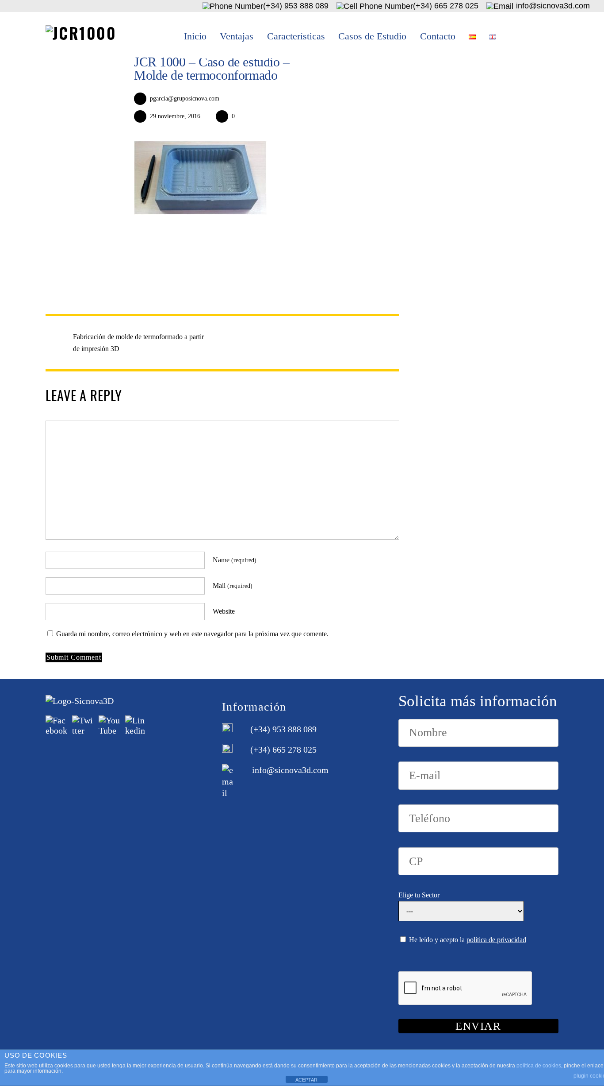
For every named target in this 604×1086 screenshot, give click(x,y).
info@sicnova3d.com (290, 770)
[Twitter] (83, 725)
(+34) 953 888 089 (283, 729)
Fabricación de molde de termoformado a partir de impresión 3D (138, 342)
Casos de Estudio (372, 36)
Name (234, 560)
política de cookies (538, 1066)
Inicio (195, 36)
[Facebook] (57, 725)
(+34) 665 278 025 (283, 749)
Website (224, 611)
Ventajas (236, 36)
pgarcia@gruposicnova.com (184, 98)
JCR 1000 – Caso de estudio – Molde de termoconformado (211, 68)
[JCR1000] (81, 32)
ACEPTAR (306, 1079)
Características (296, 36)
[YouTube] (110, 725)
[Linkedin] (136, 725)
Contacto (437, 36)
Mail (232, 585)
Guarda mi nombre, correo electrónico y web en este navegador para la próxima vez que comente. (192, 634)
